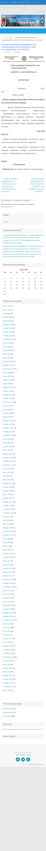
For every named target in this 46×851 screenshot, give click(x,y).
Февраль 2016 (8, 605)
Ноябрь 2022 (7, 432)
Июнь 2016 (7, 594)
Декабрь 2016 (8, 579)
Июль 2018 (7, 539)
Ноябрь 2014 (7, 650)
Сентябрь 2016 (8, 587)
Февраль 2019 (8, 528)
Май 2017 (6, 565)
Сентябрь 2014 (8, 657)
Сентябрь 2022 (8, 435)
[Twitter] (40, 11)
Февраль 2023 (8, 421)
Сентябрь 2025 (8, 339)
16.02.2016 (7, 52)
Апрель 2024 (7, 380)
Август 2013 (7, 690)
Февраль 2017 (8, 572)
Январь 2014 (7, 676)
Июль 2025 (7, 347)
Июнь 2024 (7, 376)
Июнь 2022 (7, 443)
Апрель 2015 (7, 639)
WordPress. (40, 764)
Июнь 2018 (7, 542)
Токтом (40, 729)
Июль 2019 (7, 517)
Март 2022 (6, 450)
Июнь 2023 (7, 410)
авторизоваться (7, 207)
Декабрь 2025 (8, 328)
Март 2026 (6, 321)
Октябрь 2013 (8, 683)
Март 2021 (6, 480)
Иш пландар (5, 7)
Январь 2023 (7, 424)
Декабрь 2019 (8, 502)
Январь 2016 (7, 609)
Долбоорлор (15, 7)
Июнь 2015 (7, 631)
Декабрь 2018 (8, 531)
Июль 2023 (7, 406)
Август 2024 (7, 373)
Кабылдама (13, 2)
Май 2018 (6, 546)
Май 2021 (6, 476)
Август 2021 (7, 469)
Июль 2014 (7, 661)
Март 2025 (6, 358)
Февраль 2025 (8, 361)
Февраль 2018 (8, 554)
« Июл (4, 294)
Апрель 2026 (7, 317)
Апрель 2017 (7, 568)
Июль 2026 (7, 306)
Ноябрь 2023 (7, 398)
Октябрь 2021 (8, 461)
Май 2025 (6, 354)
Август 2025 (7, 343)
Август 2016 (7, 591)
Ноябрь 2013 (7, 679)
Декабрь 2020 (8, 483)
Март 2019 (6, 524)
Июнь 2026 (7, 310)
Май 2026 (6, 313)
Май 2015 (6, 635)
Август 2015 (7, 624)
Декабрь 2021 (8, 458)
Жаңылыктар (8, 712)
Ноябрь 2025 (7, 332)
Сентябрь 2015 (8, 620)
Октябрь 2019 (8, 509)
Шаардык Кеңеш (24, 2)
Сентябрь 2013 (8, 687)
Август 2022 (7, 439)
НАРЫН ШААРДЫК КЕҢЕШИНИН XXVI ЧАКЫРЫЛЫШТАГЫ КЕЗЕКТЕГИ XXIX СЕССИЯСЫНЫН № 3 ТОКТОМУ (9, 185)
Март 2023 (6, 417)
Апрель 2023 (7, 413)
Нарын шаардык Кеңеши (23, 754)
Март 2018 (6, 550)
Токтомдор (4, 2)
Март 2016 (6, 602)
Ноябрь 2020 (7, 487)
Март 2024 (6, 384)
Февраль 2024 (8, 387)
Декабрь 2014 (8, 646)
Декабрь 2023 (8, 395)
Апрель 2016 (7, 598)
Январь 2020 (7, 498)
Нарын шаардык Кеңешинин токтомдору (24, 729)
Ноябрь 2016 (7, 583)
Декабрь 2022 (8, 428)
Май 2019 (6, 520)
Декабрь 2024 (8, 365)
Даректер (24, 7)
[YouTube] (36, 11)
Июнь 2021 (7, 472)
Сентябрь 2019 (8, 513)
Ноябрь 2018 (7, 535)
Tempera (32, 764)
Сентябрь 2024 (8, 369)
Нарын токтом (6, 729)
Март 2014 (6, 672)
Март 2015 (6, 642)
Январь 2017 (7, 576)
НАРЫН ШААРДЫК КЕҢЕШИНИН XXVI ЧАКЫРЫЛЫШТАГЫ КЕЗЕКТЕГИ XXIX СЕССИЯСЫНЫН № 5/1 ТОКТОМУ (36, 185)
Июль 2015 (7, 628)
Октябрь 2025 (8, 336)
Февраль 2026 (8, 325)
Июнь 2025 (7, 350)
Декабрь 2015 (8, 613)
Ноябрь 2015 (7, 616)
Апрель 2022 (7, 446)
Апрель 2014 (7, 668)
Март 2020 (6, 494)
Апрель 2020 (7, 491)
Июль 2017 (7, 561)
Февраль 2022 (8, 454)
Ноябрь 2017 (7, 557)
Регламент (35, 2)
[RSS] (43, 11)
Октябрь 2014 (8, 653)
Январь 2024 (7, 391)
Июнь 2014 (7, 664)
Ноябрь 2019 (7, 506)
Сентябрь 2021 (8, 465)
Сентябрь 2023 (8, 402)
